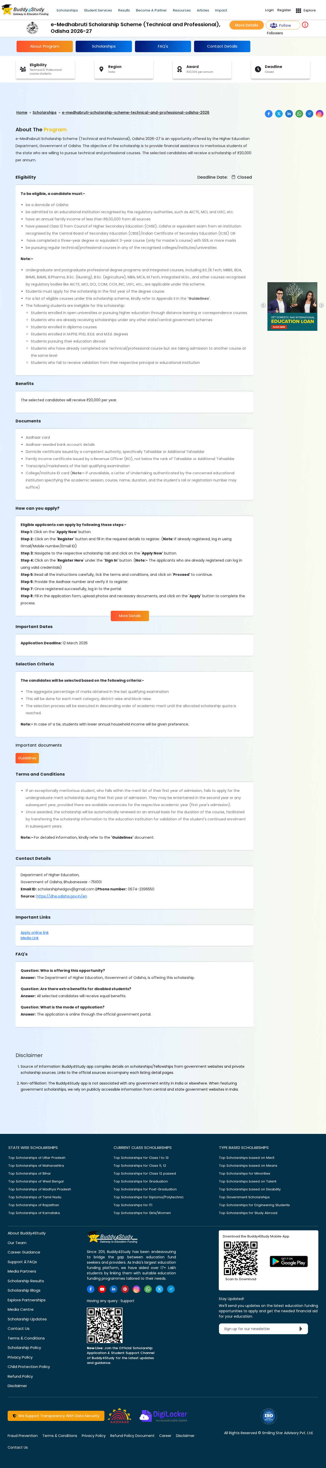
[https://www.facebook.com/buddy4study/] (90, 1289)
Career (165, 1435)
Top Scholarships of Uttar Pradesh (36, 1157)
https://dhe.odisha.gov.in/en (61, 896)
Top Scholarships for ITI (133, 1205)
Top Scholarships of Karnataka (34, 1212)
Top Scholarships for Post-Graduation (145, 1189)
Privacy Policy (20, 1357)
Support (127, 1300)
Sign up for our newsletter (250, 1328)
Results (124, 10)
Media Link (30, 937)
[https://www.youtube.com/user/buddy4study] (102, 1289)
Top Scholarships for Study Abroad (248, 1212)
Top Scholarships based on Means (248, 1165)
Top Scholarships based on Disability (250, 1189)
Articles (203, 10)
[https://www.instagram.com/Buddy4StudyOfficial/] (136, 1289)
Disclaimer (17, 1385)
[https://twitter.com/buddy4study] (159, 1289)
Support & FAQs (22, 1261)
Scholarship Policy (24, 1347)
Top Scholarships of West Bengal (36, 1181)
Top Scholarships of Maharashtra (36, 1165)
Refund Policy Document (132, 1435)
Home (21, 112)
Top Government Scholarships (244, 1197)
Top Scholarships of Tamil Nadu (34, 1197)
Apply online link (35, 932)
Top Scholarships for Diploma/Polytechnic (149, 1197)
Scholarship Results (26, 1281)
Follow (285, 25)
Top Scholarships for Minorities (244, 1173)
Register (284, 10)
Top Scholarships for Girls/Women (142, 1212)
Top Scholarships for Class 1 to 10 (141, 1157)
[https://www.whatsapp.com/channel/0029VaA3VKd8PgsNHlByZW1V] (148, 1289)
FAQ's (163, 46)
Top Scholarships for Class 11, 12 (140, 1165)
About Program (44, 46)
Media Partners (22, 1271)
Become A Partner (151, 10)
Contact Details (222, 46)
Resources (182, 10)
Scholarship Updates (27, 1319)
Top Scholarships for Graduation (141, 1181)
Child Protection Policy (29, 1366)
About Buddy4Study (27, 1233)
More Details (246, 25)
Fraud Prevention (23, 1435)
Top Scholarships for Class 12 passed (145, 1173)
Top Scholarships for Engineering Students (254, 1205)
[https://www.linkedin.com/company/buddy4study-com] (113, 1289)
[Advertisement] (39, 96)
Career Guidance (24, 1252)
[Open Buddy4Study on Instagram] (319, 114)
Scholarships (67, 10)
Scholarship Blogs (24, 1290)
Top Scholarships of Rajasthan (33, 1205)
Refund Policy (20, 1376)
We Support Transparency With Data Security (57, 1415)
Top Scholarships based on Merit (246, 1157)
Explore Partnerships (27, 1300)
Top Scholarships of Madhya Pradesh (39, 1189)
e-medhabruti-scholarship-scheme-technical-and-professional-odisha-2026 (135, 112)
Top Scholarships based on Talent (247, 1181)
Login (269, 10)
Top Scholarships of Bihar (29, 1173)
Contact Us (19, 1328)
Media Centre (21, 1309)
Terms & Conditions (26, 1338)
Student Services (98, 10)
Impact (221, 10)
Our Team (17, 1242)
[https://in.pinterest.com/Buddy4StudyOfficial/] (125, 1289)
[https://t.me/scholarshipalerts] (171, 1289)
